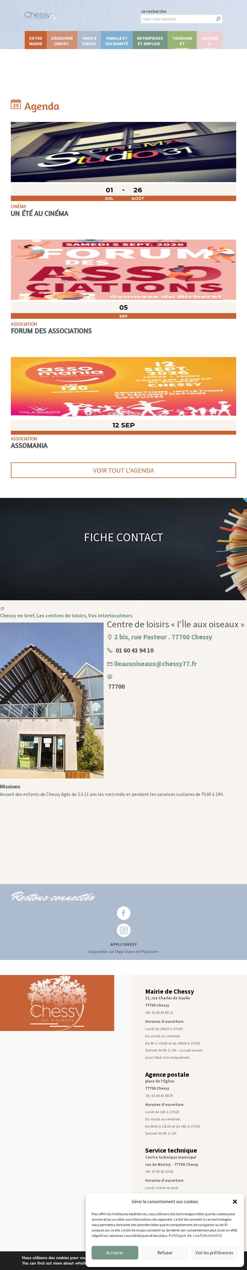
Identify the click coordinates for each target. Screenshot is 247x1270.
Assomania (29, 445)
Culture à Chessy (209, 42)
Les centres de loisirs (61, 615)
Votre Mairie (35, 41)
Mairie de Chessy (169, 991)
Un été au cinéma (39, 213)
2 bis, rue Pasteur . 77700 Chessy (163, 636)
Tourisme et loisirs (182, 42)
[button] (235, 1202)
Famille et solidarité (116, 41)
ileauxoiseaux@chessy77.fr (155, 663)
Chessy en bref (17, 615)
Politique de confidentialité (195, 1235)
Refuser (165, 1253)
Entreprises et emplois (150, 41)
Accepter (115, 1253)
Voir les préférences (214, 1253)
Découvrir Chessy (62, 41)
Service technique (171, 1150)
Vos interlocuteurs (110, 615)
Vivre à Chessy (89, 41)
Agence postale (167, 1074)
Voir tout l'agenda (123, 470)
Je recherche (153, 11)
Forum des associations (51, 330)
